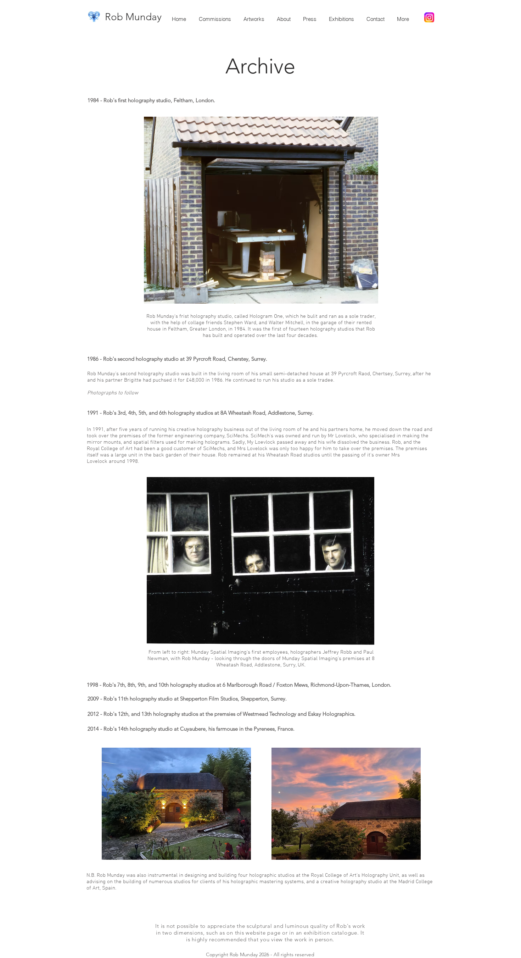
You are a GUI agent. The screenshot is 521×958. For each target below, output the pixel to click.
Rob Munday (133, 17)
